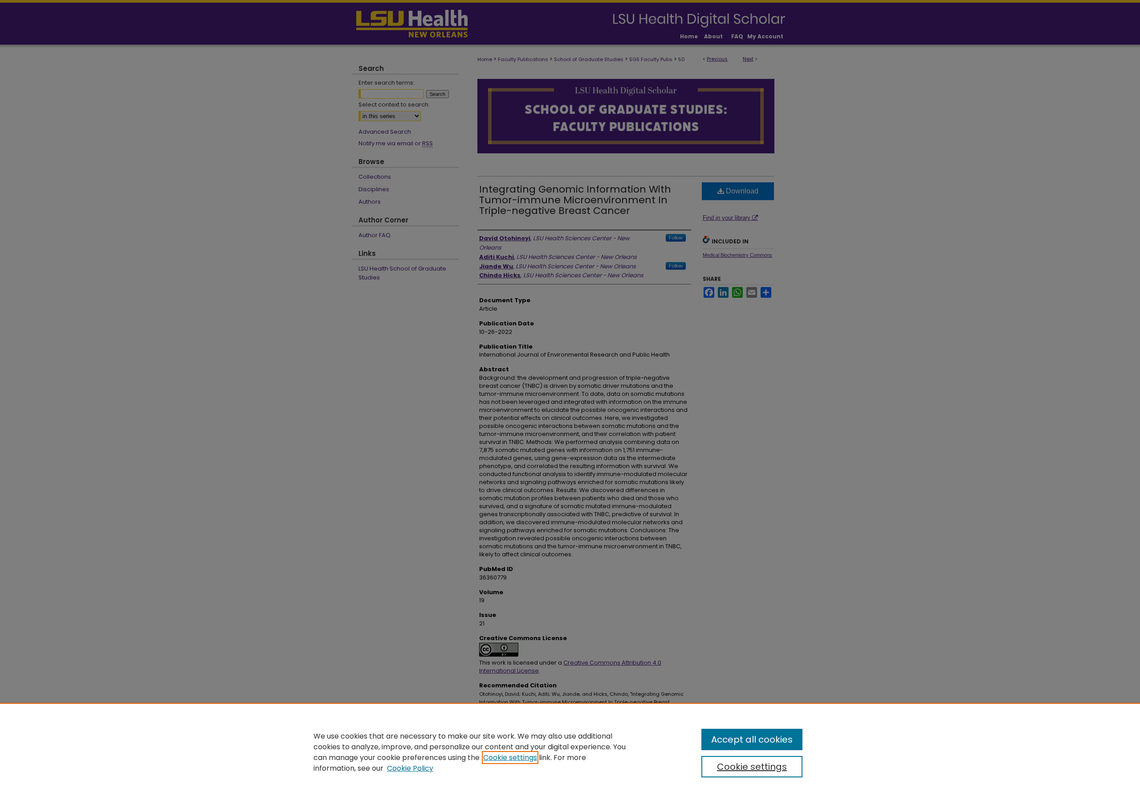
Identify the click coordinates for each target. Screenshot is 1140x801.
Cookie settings (510, 757)
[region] (570, 752)
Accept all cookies (752, 739)
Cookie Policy (410, 768)
